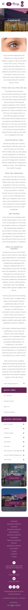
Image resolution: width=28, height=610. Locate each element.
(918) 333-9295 (14, 581)
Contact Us (14, 503)
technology (7, 459)
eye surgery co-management (13, 450)
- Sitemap (21, 598)
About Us (7, 406)
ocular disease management (13, 455)
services (6, 428)
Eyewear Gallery (9, 401)
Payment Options (9, 412)
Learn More (14, 478)
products (7, 446)
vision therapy (8, 424)
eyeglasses (7, 437)
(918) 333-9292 (14, 574)
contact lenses (8, 433)
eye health (7, 442)
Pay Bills (9, 4)
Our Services (8, 395)
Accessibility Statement (10, 598)
